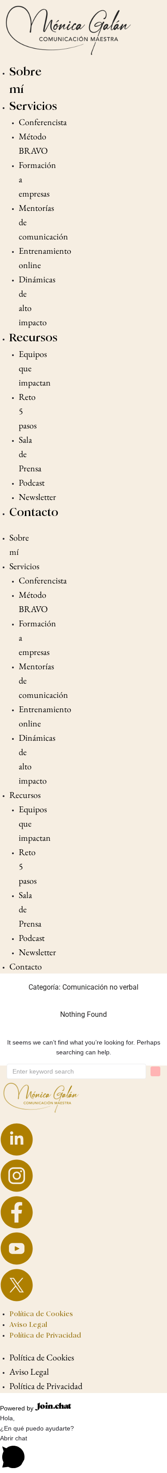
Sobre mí (19, 545)
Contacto (33, 512)
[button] (83, 1453)
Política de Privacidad (45, 1335)
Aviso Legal (28, 1324)
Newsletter (37, 497)
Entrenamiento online (45, 258)
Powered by (17, 1408)
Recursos (33, 337)
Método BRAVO (33, 143)
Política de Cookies (41, 1313)
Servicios (33, 106)
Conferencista (43, 122)
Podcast (32, 482)
